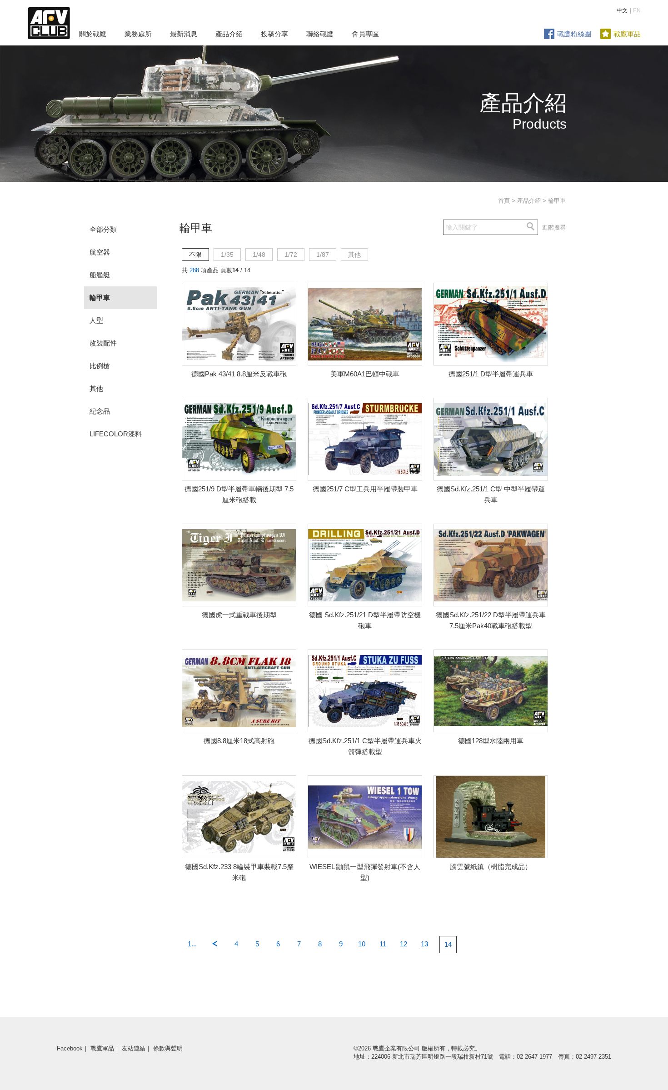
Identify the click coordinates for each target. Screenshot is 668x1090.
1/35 (227, 254)
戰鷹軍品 (627, 34)
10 (361, 944)
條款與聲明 (168, 1048)
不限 (195, 254)
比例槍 (100, 366)
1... (192, 944)
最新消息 (183, 34)
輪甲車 (100, 297)
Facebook (70, 1048)
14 (448, 944)
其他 (96, 388)
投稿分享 (274, 34)
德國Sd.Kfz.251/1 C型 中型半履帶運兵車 (491, 494)
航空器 (100, 252)
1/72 (290, 254)
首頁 (504, 200)
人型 (96, 320)
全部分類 (103, 229)
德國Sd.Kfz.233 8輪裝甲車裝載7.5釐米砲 (239, 872)
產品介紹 (229, 34)
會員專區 (365, 34)
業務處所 (138, 34)
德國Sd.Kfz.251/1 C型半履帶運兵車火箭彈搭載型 (365, 746)
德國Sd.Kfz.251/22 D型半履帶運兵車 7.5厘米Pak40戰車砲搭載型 (491, 620)
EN (637, 10)
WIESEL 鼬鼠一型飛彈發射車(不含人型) (364, 872)
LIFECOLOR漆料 (116, 434)
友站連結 (133, 1048)
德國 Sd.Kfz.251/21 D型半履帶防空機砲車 (365, 620)
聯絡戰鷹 (320, 34)
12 (403, 944)
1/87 (322, 254)
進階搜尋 (554, 227)
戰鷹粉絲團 (574, 34)
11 (382, 944)
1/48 (259, 254)
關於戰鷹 (92, 34)
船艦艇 (100, 275)
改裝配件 (103, 343)
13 (424, 944)
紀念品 (100, 411)
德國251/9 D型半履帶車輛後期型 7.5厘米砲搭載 (239, 494)
